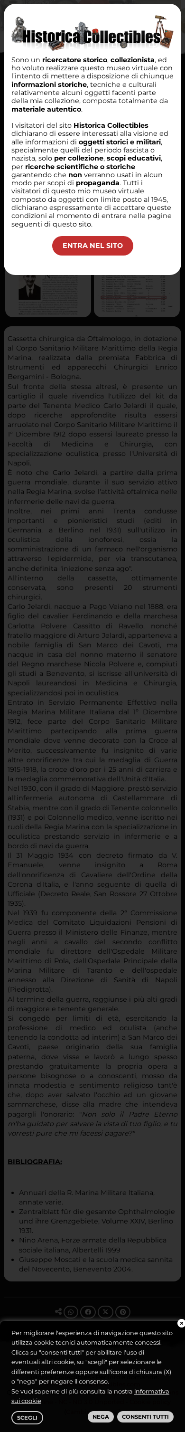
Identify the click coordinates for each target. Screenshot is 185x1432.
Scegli (27, 1417)
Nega (100, 1416)
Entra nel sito (93, 245)
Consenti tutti (145, 1416)
